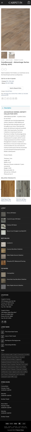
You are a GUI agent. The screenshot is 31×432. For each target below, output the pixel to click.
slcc (21, 371)
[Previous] (3, 29)
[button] (2, 2)
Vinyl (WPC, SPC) (22, 426)
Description (7, 108)
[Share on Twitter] (8, 98)
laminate (13, 364)
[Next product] (2, 69)
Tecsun (5, 374)
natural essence (11, 366)
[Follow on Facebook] (2, 322)
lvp (22, 93)
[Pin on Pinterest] (13, 98)
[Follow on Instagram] (5, 322)
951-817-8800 (9, 83)
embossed (4, 359)
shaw (10, 371)
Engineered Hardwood (6, 362)
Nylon (17, 366)
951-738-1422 (10, 81)
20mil (3, 354)
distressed (8, 357)
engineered (18, 359)
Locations (17, 427)
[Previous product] (5, 69)
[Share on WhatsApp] (2, 98)
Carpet (15, 354)
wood (9, 376)
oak (21, 366)
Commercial (20, 354)
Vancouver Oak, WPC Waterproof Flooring (21, 200)
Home (2, 60)
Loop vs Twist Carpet (10, 336)
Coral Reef (26, 354)
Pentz (9, 369)
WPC (7, 95)
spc (2, 374)
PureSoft (24, 369)
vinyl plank (25, 93)
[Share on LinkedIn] (16, 98)
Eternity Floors (18, 60)
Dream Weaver (15, 357)
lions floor (19, 364)
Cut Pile (3, 357)
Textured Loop (12, 374)
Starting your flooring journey (12, 340)
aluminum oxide (8, 354)
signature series (16, 371)
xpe (16, 376)
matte (26, 364)
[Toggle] (2, 108)
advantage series (7, 93)
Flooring (22, 362)
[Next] (27, 29)
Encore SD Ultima (11, 359)
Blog (12, 427)
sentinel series (5, 371)
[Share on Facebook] (5, 98)
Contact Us (24, 427)
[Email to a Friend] (10, 98)
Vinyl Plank (9, 60)
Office (24, 366)
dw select (22, 357)
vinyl (17, 374)
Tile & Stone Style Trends (11, 331)
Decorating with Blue (10, 344)
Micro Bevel (4, 366)
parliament (4, 369)
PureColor (19, 369)
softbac (25, 371)
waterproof (3, 95)
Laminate (15, 426)
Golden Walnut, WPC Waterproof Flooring (6, 200)
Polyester (13, 369)
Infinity (19, 93)
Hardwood (4, 364)
